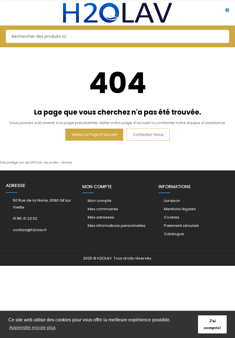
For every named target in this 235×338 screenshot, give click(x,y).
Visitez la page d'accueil (94, 134)
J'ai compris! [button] (212, 324)
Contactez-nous (148, 134)
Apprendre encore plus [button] (32, 327)
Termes (66, 162)
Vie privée (50, 162)
